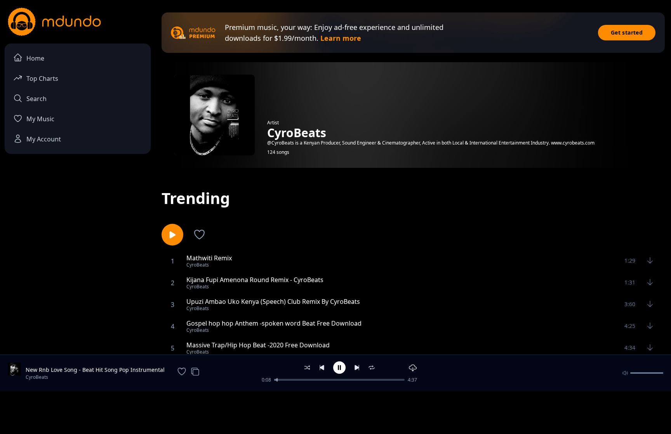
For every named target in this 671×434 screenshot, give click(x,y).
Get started (627, 32)
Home (35, 58)
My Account (43, 139)
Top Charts (42, 78)
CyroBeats (37, 377)
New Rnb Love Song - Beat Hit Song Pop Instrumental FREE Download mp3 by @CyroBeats (95, 370)
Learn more (340, 38)
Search (36, 98)
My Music (40, 119)
